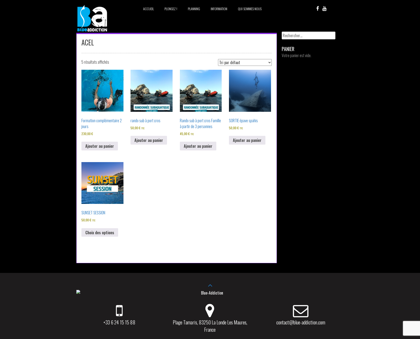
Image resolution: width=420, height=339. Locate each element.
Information (219, 8)
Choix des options (99, 232)
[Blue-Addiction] (92, 32)
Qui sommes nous (250, 8)
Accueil (148, 8)
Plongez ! (171, 8)
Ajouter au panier (99, 146)
